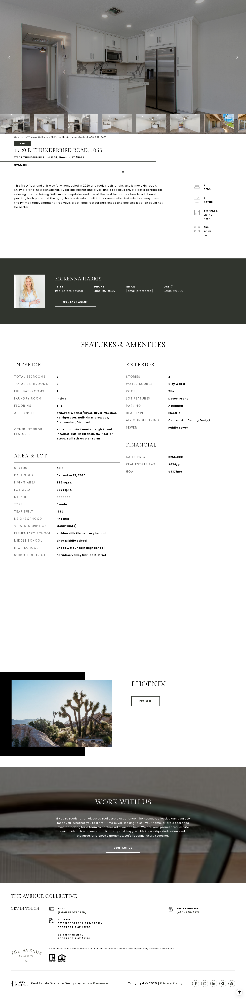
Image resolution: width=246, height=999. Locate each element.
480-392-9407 (105, 291)
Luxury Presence (95, 983)
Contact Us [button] (123, 848)
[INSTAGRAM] (204, 983)
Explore (145, 701)
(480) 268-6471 (188, 912)
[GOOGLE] (222, 983)
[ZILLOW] (231, 983)
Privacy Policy (171, 983)
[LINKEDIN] (213, 983)
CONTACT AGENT (75, 302)
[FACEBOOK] (195, 983)
